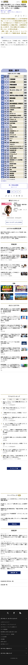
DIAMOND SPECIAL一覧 (7, 581)
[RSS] (20, 613)
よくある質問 (3, 636)
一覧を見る (14, 524)
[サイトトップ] (6, 2)
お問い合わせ (3, 641)
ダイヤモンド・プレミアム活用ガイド (9, 627)
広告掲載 (3, 639)
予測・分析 (3, 12)
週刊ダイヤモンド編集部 (6, 10)
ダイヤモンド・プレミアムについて (8, 624)
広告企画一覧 (4, 584)
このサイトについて (5, 622)
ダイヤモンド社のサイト (6, 648)
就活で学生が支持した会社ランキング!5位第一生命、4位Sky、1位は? (14, 232)
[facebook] (14, 613)
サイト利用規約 (4, 629)
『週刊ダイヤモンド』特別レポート (14, 12)
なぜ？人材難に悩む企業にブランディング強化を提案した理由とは (14, 519)
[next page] (19, 191)
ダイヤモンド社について (6, 653)
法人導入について (4, 644)
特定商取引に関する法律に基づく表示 (9, 631)
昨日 (11, 399)
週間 (17, 399)
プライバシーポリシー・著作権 (7, 634)
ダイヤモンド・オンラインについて (9, 618)
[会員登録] (24, 2)
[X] (7, 613)
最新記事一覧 (14, 572)
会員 (24, 399)
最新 (4, 399)
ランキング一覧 (14, 468)
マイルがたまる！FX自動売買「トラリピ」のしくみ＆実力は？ (14, 514)
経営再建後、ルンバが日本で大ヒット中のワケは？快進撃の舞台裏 (14, 499)
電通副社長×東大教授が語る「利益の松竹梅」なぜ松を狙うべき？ (14, 509)
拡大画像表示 (3, 180)
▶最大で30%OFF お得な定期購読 (14, 222)
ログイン (18, 1)
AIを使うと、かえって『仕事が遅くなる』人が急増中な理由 (14, 504)
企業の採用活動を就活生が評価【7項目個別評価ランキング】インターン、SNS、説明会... (14, 237)
